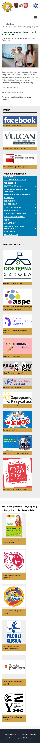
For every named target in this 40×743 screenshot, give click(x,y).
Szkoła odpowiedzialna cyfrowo (15, 190)
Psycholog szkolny (13, 210)
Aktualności (10, 24)
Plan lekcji (9, 231)
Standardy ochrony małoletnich (14, 227)
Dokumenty (9, 201)
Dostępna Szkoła (12, 186)
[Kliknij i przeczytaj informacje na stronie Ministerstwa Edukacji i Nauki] (25, 8)
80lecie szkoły (11, 235)
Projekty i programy (14, 217)
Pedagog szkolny (12, 207)
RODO (6, 220)
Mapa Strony (10, 223)
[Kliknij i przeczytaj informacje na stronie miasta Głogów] (21, 8)
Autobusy (9, 198)
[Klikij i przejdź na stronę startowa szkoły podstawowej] (7, 6)
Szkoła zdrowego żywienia (17, 195)
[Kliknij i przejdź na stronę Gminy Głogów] (16, 8)
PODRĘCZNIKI (10, 183)
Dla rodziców (10, 204)
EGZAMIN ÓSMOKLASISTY (15, 180)
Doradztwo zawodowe (15, 214)
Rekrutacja (10, 177)
